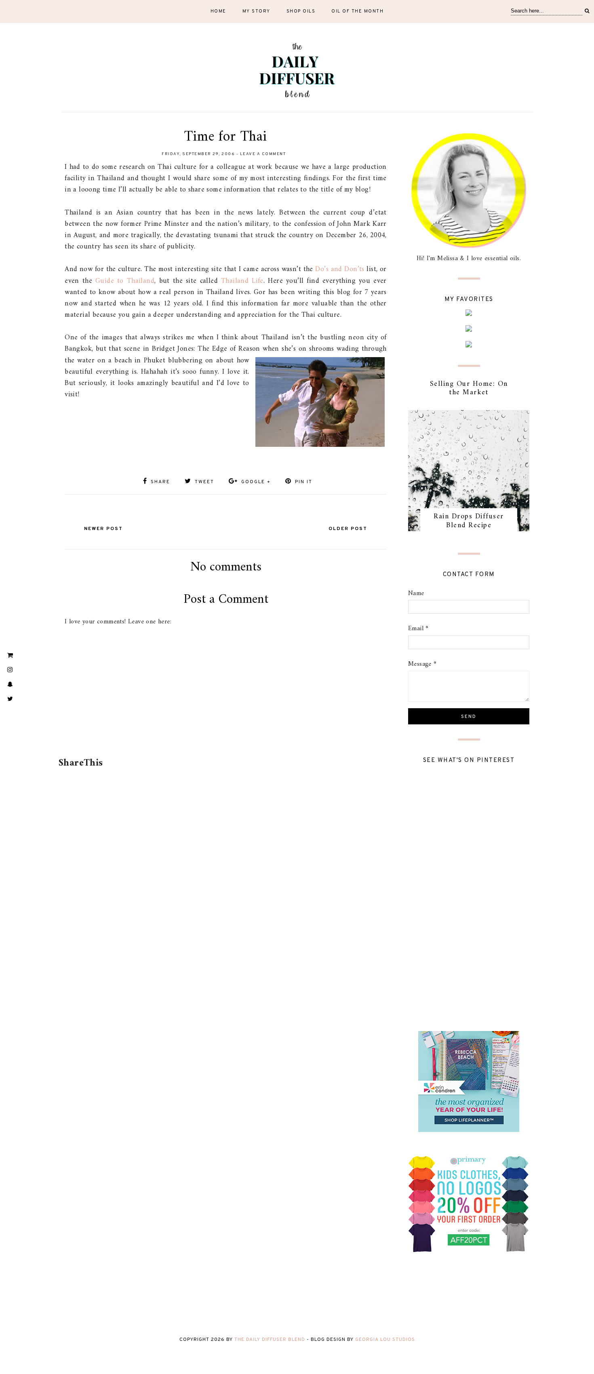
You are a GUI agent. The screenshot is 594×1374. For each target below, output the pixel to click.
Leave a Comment (263, 154)
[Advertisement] (224, 732)
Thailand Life (242, 281)
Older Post (348, 529)
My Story (256, 11)
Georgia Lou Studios (385, 1339)
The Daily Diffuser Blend (269, 1339)
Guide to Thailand (124, 281)
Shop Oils (301, 11)
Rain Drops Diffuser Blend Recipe (469, 521)
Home (218, 11)
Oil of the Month (357, 11)
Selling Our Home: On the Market (469, 388)
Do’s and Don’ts (339, 269)
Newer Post (103, 529)
